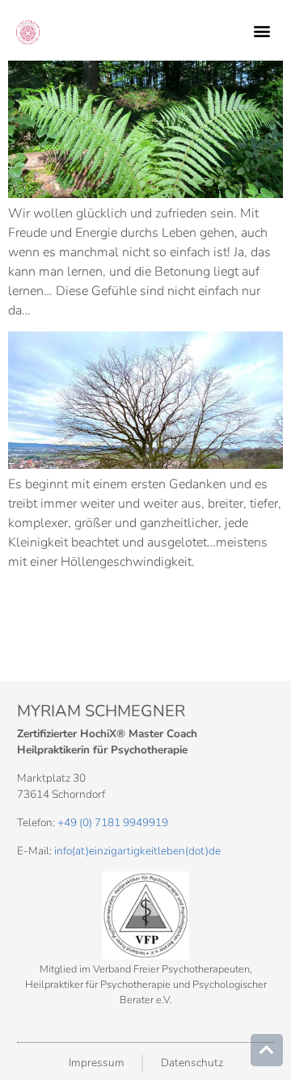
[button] (261, 31)
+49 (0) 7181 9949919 (112, 822)
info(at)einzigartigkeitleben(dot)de (137, 851)
